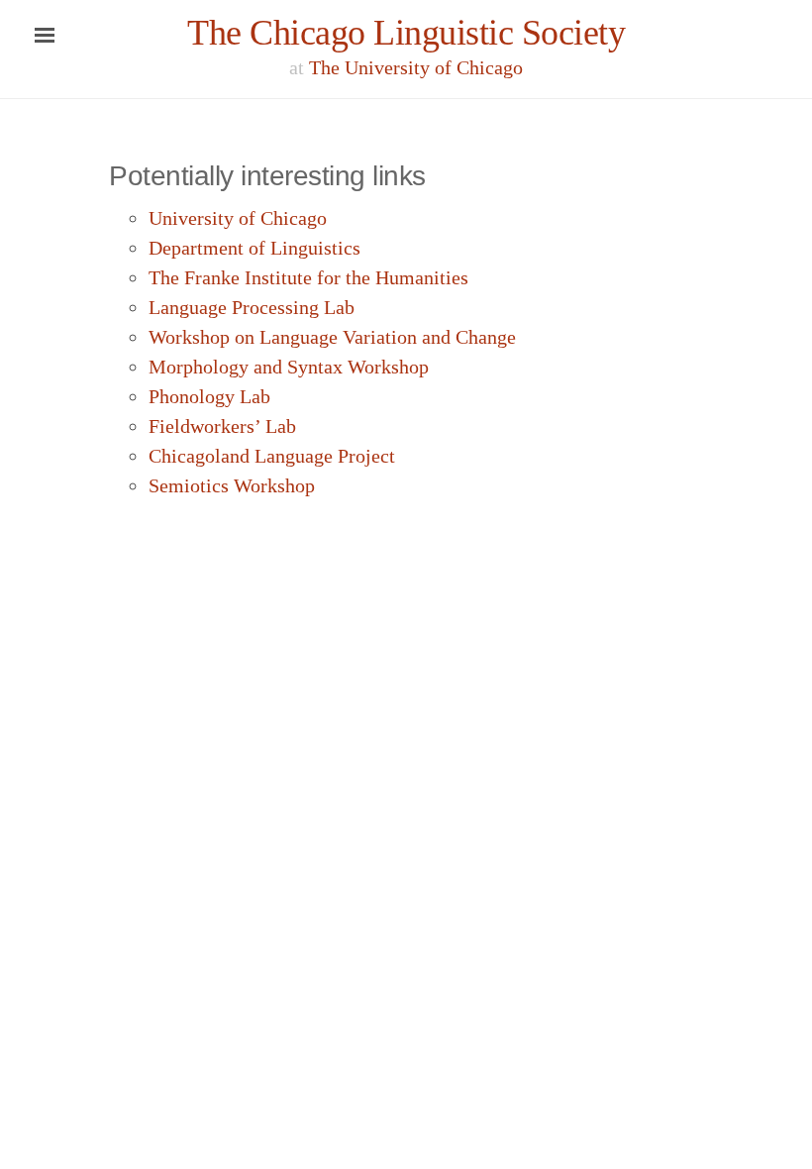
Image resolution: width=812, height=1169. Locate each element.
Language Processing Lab (252, 307)
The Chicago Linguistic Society (406, 33)
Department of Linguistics (254, 248)
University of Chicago (238, 218)
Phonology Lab (209, 396)
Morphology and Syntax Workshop (289, 366)
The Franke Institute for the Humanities (308, 277)
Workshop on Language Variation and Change (332, 337)
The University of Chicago (416, 67)
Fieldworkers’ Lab (222, 426)
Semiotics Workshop (232, 485)
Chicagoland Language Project (272, 456)
